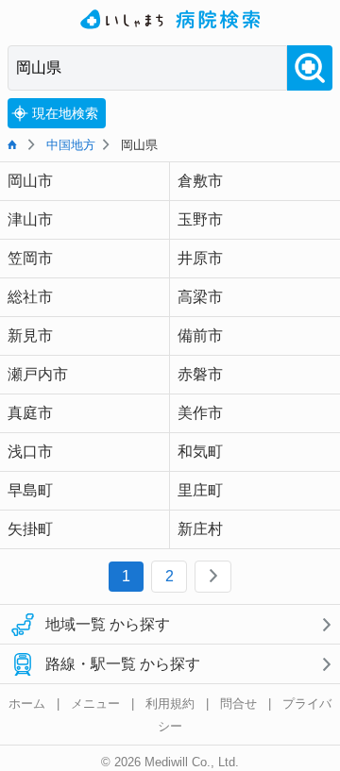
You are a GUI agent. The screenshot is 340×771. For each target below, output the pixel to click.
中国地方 (70, 145)
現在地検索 (65, 113)
